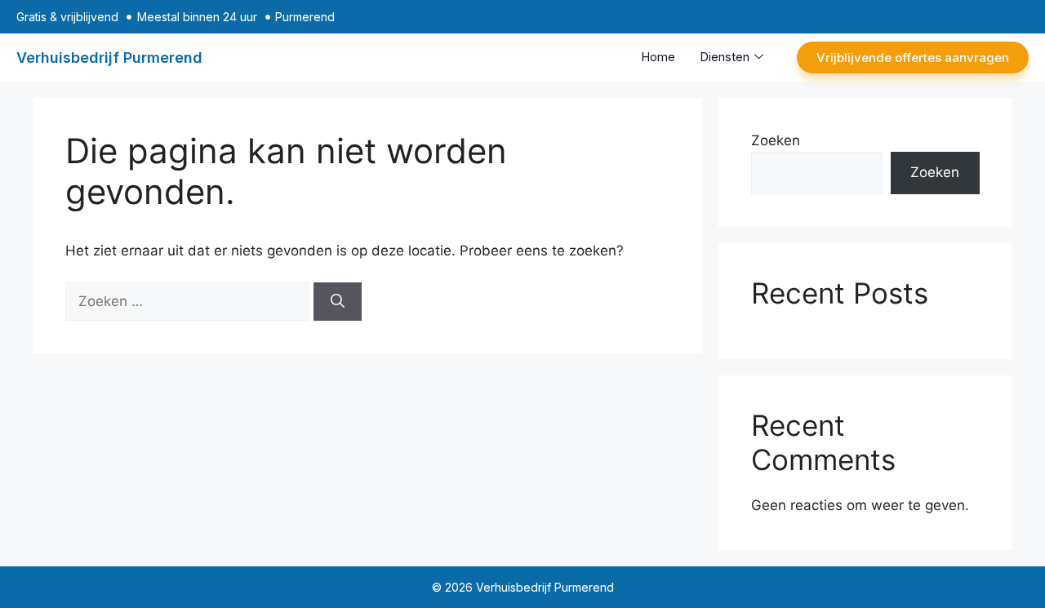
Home (658, 56)
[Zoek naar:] (189, 301)
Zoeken (775, 140)
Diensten (724, 56)
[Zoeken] (338, 302)
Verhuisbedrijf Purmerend (109, 57)
